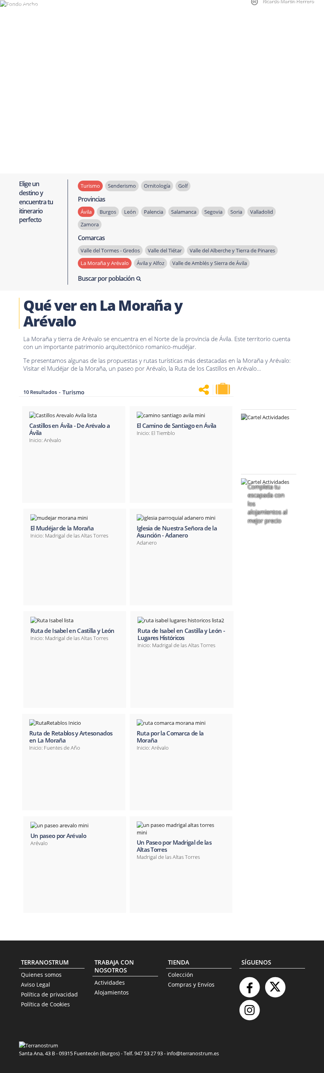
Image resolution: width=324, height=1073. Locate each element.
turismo (90, 185)
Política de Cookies (45, 1004)
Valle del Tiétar (165, 250)
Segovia (213, 211)
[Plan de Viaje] (224, 389)
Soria (236, 211)
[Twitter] (275, 984)
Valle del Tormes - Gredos (110, 250)
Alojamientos (111, 992)
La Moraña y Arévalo (105, 263)
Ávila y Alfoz (150, 263)
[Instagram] (249, 1006)
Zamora (90, 224)
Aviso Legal (35, 984)
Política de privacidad (49, 994)
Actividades (109, 982)
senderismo (122, 185)
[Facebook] (249, 984)
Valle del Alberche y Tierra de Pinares (232, 250)
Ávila (86, 211)
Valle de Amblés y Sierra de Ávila (209, 263)
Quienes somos (41, 974)
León (130, 211)
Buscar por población (106, 278)
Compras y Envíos (191, 984)
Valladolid (261, 211)
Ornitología (157, 185)
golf (183, 185)
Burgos (108, 211)
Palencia (153, 211)
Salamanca (183, 211)
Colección (180, 974)
